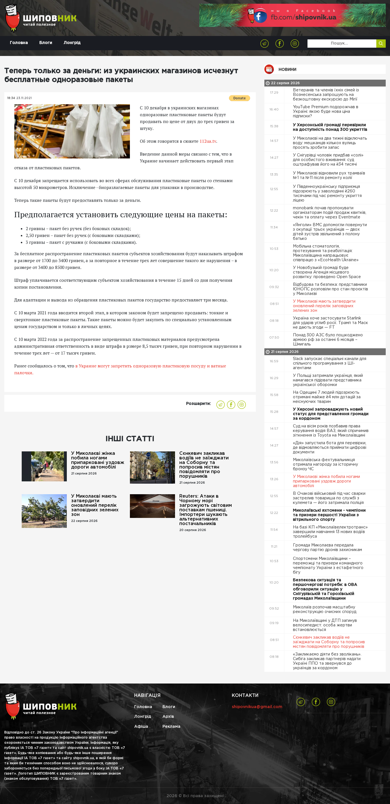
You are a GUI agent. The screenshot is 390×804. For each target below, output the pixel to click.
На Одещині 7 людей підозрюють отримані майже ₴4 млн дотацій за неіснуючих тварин (327, 397)
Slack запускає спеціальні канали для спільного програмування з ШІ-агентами (329, 363)
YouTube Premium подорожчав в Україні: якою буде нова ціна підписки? (325, 111)
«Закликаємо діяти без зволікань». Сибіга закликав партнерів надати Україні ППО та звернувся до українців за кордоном (327, 661)
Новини (287, 69)
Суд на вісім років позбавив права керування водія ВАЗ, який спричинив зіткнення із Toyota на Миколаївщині (331, 431)
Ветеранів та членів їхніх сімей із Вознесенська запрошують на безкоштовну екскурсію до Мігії (326, 95)
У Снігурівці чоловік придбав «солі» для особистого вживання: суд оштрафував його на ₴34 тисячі (328, 160)
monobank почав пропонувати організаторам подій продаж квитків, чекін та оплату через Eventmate (329, 212)
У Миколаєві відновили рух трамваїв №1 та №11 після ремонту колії (329, 176)
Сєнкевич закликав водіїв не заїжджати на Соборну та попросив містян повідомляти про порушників (204, 465)
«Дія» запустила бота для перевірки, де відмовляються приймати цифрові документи (329, 447)
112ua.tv (208, 141)
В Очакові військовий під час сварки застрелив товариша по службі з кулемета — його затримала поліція (329, 498)
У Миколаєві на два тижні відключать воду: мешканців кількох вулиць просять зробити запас (330, 143)
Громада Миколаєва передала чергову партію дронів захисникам (328, 548)
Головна (19, 43)
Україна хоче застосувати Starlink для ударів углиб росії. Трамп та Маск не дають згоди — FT (330, 323)
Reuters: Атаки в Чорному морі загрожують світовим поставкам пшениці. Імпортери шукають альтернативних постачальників (205, 510)
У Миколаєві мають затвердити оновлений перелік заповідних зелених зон (94, 505)
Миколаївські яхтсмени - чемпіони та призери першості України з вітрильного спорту (329, 515)
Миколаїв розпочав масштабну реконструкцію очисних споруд (325, 610)
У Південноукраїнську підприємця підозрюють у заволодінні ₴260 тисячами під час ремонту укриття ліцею (327, 193)
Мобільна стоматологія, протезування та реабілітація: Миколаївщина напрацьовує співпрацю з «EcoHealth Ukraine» (326, 253)
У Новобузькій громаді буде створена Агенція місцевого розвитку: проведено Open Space (327, 272)
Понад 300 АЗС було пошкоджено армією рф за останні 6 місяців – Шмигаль (328, 339)
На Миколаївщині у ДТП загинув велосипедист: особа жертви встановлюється (325, 625)
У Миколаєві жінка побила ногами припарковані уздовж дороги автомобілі (97, 460)
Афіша (141, 726)
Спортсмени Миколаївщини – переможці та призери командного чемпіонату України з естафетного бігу (328, 565)
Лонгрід (72, 43)
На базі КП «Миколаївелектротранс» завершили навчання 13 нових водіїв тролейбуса (330, 532)
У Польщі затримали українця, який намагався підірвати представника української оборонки (328, 380)
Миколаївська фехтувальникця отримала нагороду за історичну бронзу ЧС (325, 464)
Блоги (45, 43)
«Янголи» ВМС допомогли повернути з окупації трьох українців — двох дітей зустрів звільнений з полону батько (330, 231)
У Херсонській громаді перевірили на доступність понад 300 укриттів (330, 127)
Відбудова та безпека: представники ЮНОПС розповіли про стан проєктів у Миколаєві (330, 289)
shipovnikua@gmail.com (257, 707)
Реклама (171, 726)
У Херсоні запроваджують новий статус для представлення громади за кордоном (331, 414)
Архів (168, 716)
